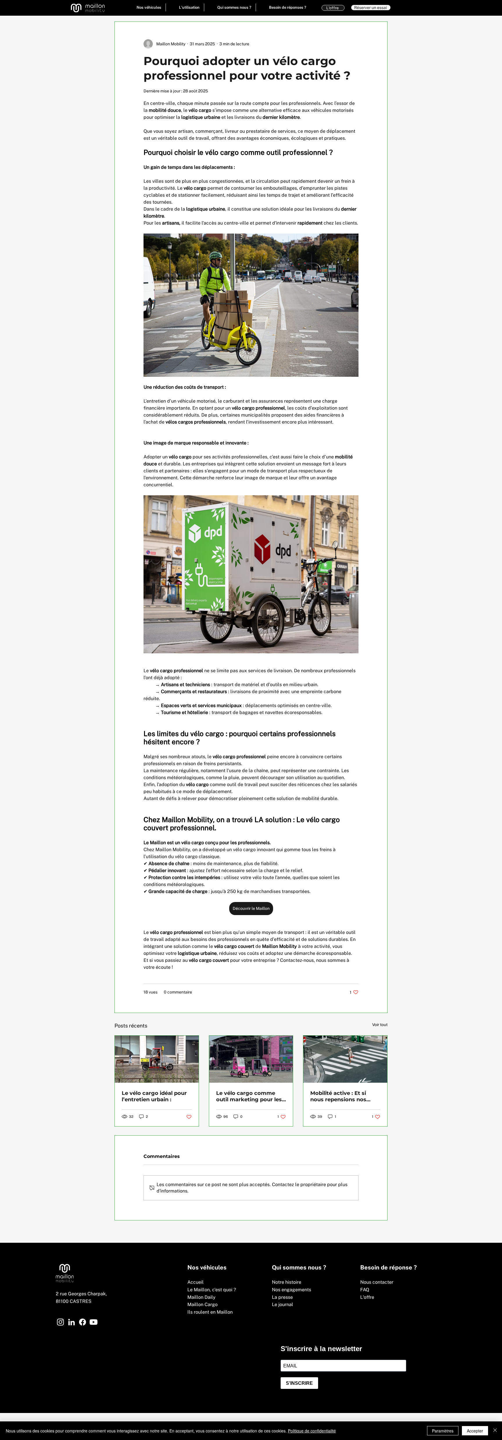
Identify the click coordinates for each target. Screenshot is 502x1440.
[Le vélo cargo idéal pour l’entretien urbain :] (157, 1059)
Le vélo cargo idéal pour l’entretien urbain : (154, 1096)
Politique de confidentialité (312, 1431)
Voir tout (380, 1024)
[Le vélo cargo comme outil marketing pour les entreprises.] (251, 1059)
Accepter (475, 1431)
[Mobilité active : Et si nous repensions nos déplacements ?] (345, 1059)
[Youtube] (93, 1322)
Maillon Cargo (202, 1304)
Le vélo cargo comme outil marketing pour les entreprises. (249, 1096)
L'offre (367, 1297)
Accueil (195, 1282)
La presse (282, 1297)
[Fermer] (495, 1430)
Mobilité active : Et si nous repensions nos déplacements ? (338, 1096)
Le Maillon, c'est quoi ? (211, 1289)
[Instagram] (60, 1322)
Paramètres (442, 1431)
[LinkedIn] (71, 1322)
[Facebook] (82, 1322)
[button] (144, 7)
